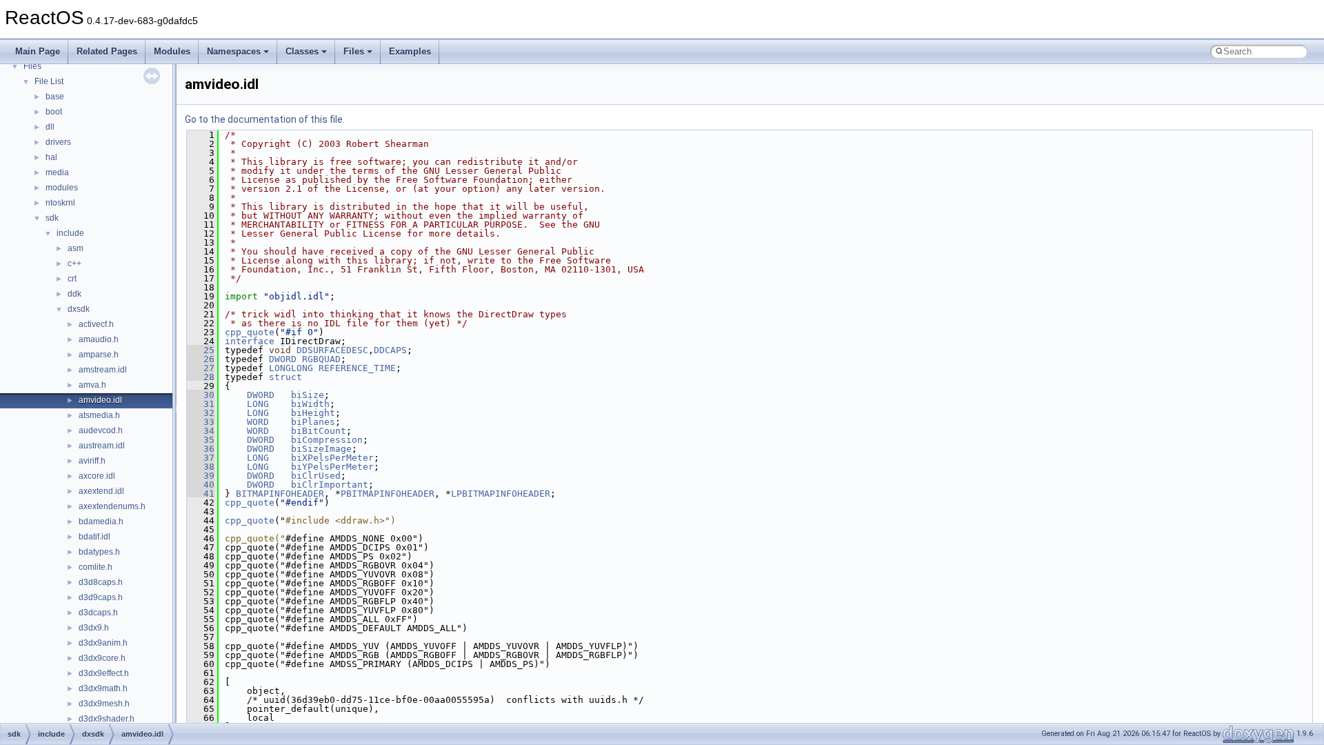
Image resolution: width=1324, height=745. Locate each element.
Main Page (37, 51)
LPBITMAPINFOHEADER (500, 493)
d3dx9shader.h (106, 719)
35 (200, 440)
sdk (52, 218)
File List (48, 81)
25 (200, 350)
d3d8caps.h (101, 582)
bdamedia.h (101, 521)
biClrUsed (316, 475)
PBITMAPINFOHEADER (387, 493)
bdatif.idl (94, 537)
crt (72, 279)
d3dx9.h (94, 628)
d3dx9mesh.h (104, 703)
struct (285, 377)
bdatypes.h (99, 552)
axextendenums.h (112, 506)
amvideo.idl (100, 400)
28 (200, 377)
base (55, 96)
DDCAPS (390, 350)
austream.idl (102, 445)
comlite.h (95, 567)
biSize (307, 395)
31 (200, 404)
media (57, 172)
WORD (258, 422)
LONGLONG (291, 368)
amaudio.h (99, 339)
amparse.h (99, 354)
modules (62, 187)
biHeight (313, 413)
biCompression (327, 440)
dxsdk (79, 309)
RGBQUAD (321, 359)
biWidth (310, 404)
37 (200, 458)
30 (200, 395)
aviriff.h (92, 461)
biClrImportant (329, 484)
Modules (172, 51)
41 (200, 493)
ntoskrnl (60, 203)
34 (200, 431)
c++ (74, 263)
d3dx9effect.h (104, 673)
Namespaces (234, 51)
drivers (58, 142)
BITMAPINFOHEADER (280, 493)
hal (51, 157)
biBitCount (318, 431)
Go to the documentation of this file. (265, 119)
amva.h (92, 385)
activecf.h (96, 324)
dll (50, 127)
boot (54, 112)
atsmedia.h (99, 415)
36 (200, 449)
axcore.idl (97, 476)
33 (200, 422)
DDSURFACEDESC (332, 350)
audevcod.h (101, 430)
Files (353, 51)
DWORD (283, 359)
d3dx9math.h (103, 688)
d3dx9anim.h (103, 643)
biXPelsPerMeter (332, 458)
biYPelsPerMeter (332, 466)
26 (200, 359)
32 (200, 413)
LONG (258, 404)
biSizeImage (321, 449)
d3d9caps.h (101, 597)
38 (200, 466)
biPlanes (313, 422)
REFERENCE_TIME (357, 368)
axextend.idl (101, 491)
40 (200, 484)
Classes (302, 51)
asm (75, 248)
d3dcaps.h (98, 612)
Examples (410, 51)
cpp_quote (249, 332)
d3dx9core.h (102, 658)
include (70, 233)
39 (200, 475)
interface (249, 341)
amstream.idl (103, 370)
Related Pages (107, 51)
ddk (74, 294)
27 (200, 368)
